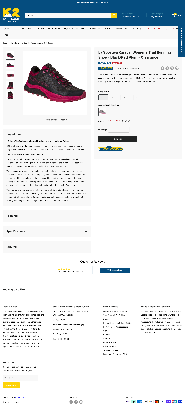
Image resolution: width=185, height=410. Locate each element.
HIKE (18, 28)
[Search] (114, 15)
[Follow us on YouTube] (81, 402)
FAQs (6, 35)
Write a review (114, 270)
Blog (105, 331)
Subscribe (11, 385)
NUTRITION (121, 28)
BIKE (82, 28)
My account (156, 16)
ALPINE (93, 28)
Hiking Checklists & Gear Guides (117, 323)
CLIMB (7, 28)
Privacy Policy (109, 346)
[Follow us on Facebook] (71, 402)
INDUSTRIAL (68, 28)
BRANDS (137, 28)
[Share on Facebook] (162, 68)
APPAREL (42, 28)
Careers (106, 338)
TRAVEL (106, 28)
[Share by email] (177, 68)
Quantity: (102, 129)
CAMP (29, 28)
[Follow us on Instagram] (76, 402)
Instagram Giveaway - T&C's (115, 354)
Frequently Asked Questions (115, 311)
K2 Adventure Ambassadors (115, 327)
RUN (54, 28)
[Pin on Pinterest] (167, 68)
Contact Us (108, 319)
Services (107, 334)
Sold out (118, 139)
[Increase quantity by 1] (126, 129)
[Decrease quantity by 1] (111, 129)
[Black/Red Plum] (102, 112)
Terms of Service (110, 350)
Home (5, 43)
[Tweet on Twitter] (172, 68)
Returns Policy (109, 342)
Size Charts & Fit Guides (114, 315)
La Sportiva (106, 68)
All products (14, 43)
